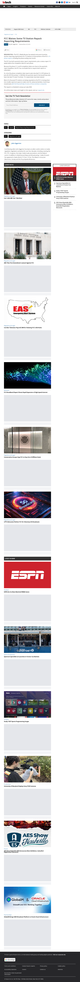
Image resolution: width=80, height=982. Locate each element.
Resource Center (39, 6)
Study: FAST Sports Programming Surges (62, 191)
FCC (35, 29)
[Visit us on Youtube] (64, 2)
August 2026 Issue (19, 29)
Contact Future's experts (28, 966)
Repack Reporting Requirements (25, 127)
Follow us (40, 50)
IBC (29, 29)
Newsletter (48, 50)
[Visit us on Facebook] (57, 2)
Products (23, 6)
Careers (24, 969)
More (57, 6)
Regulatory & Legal (8, 34)
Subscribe (50, 6)
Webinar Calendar (45, 29)
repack (11, 127)
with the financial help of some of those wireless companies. (29, 84)
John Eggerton (14, 44)
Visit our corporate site (59, 954)
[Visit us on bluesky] (67, 2)
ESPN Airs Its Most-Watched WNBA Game (64, 178)
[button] (75, 2)
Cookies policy (61, 966)
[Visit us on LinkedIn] (62, 2)
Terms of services (24, 109)
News (9, 6)
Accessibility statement (10, 969)
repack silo (41, 90)
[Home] (4, 6)
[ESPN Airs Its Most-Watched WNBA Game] (64, 174)
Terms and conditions (10, 966)
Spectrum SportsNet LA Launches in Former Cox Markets (63, 185)
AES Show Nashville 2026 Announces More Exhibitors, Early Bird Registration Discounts (64, 205)
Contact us (43, 969)
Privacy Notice (9, 110)
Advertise (60, 969)
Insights (15, 6)
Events (30, 6)
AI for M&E (58, 29)
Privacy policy (43, 966)
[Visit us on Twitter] (59, 2)
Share (8, 50)
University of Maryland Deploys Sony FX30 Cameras (65, 197)
